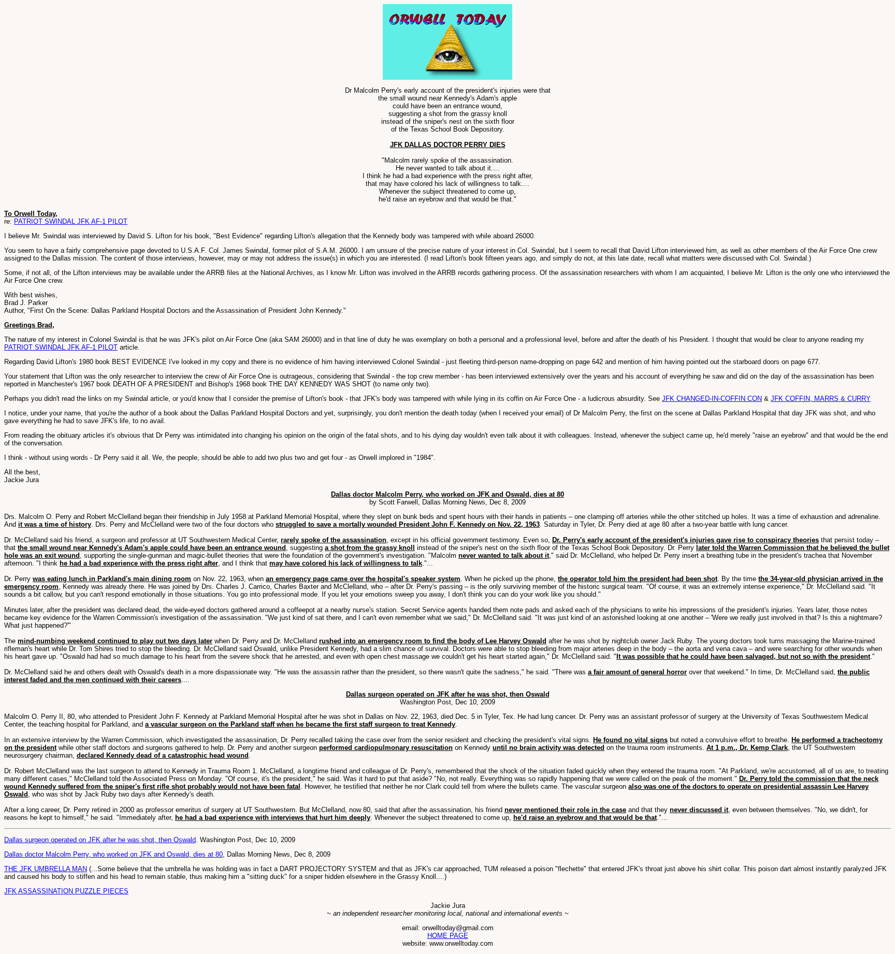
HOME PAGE (447, 935)
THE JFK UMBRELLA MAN (45, 869)
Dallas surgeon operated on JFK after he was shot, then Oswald (100, 840)
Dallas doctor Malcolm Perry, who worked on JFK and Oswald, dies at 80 (113, 854)
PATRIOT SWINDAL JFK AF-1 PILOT (70, 221)
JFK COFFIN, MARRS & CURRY (821, 398)
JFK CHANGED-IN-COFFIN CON (712, 398)
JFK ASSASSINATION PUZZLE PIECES (66, 891)
